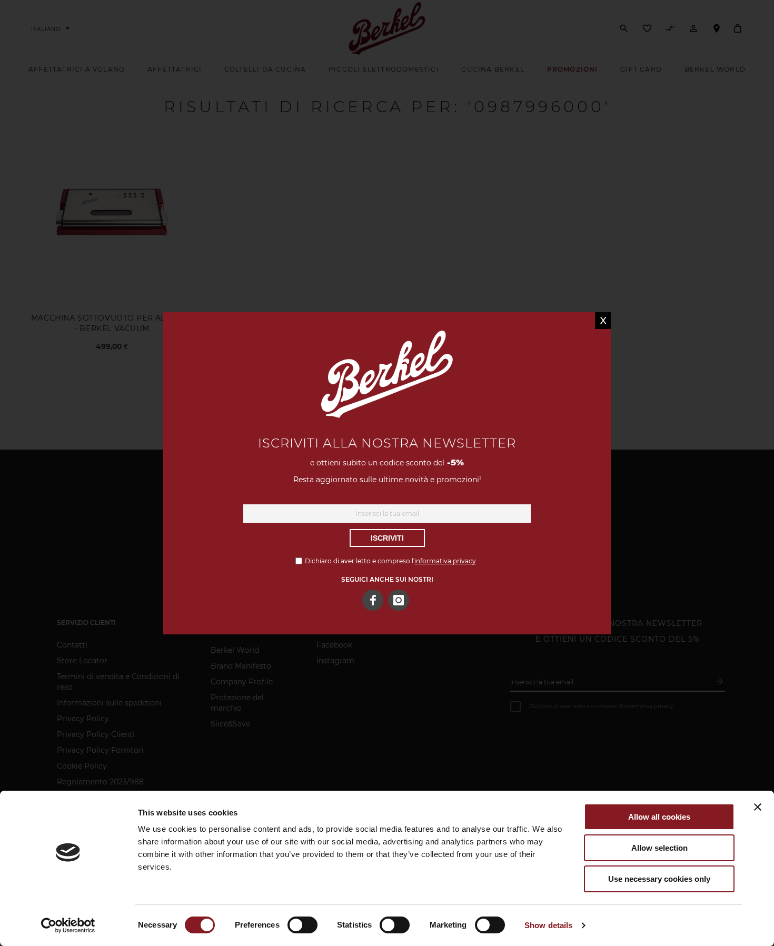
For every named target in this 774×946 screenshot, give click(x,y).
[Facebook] (372, 600)
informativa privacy (445, 561)
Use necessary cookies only (659, 878)
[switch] (302, 926)
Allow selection (659, 847)
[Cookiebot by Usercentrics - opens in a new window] (68, 925)
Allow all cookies (659, 816)
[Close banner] (757, 807)
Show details (548, 925)
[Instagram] (398, 600)
